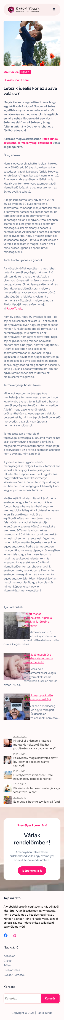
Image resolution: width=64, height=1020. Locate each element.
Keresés (50, 998)
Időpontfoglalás (32, 870)
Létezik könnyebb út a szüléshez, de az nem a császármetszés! (38, 658)
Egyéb (25, 71)
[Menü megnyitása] (54, 10)
